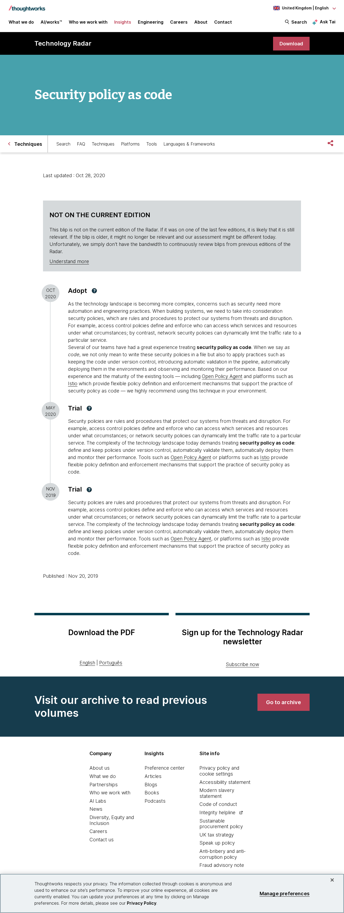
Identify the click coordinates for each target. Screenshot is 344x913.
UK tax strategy (216, 835)
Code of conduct (218, 804)
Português (110, 662)
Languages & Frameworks (189, 144)
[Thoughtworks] (27, 6)
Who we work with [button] (88, 22)
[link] (291, 43)
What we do (102, 776)
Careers (98, 831)
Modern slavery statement (216, 793)
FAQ (81, 144)
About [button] (200, 22)
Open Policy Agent (222, 376)
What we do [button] (21, 22)
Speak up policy (217, 843)
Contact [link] (223, 22)
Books (152, 792)
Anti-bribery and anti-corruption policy (222, 854)
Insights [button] (122, 22)
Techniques (103, 144)
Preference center (165, 768)
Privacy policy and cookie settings (219, 771)
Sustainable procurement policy (221, 824)
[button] (94, 290)
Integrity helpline (217, 812)
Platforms (130, 144)
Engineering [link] (150, 22)
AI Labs (97, 801)
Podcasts (155, 801)
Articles (153, 776)
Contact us (101, 839)
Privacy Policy (141, 903)
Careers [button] (179, 22)
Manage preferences (285, 893)
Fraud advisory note (221, 865)
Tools (151, 144)
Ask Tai (327, 21)
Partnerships (103, 784)
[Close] (332, 880)
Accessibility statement (224, 782)
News (95, 809)
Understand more (69, 261)
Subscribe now (242, 664)
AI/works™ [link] (51, 22)
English (87, 662)
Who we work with (109, 792)
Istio (72, 383)
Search (299, 22)
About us (99, 768)
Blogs (151, 784)
